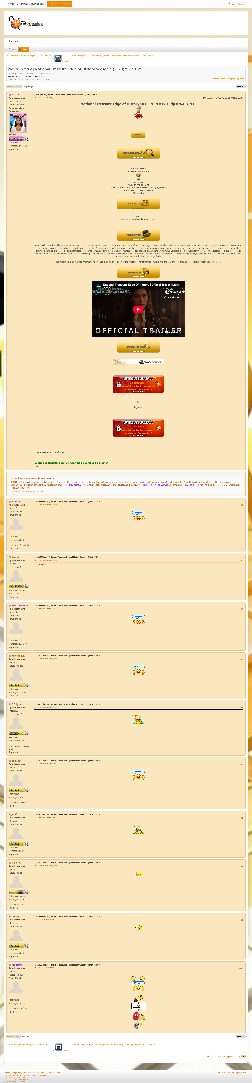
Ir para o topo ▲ (242, 1072)
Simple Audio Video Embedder (14, 1081)
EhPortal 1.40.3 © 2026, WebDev (15, 1078)
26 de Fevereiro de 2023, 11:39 (45, 866)
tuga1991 (17, 862)
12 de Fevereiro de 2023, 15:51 (45, 608)
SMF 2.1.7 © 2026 (10, 1080)
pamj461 (16, 760)
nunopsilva (18, 655)
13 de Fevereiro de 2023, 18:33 (45, 764)
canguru (16, 916)
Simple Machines (23, 1080)
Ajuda (218, 1072)
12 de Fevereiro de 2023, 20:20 (45, 659)
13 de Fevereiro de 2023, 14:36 (45, 707)
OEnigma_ (17, 704)
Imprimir (240, 87)
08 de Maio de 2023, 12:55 (44, 968)
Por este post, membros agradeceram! (27, 491)
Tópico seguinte (236, 78)
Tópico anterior (220, 78)
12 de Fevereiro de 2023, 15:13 (45, 560)
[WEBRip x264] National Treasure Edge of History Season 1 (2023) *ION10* (66, 94)
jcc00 (14, 814)
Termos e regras (228, 1072)
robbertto (17, 964)
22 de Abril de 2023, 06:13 (44, 919)
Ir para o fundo (14, 87)
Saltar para (205, 1056)
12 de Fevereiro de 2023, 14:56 (45, 504)
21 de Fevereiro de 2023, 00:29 (45, 817)
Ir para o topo (13, 1036)
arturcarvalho (20, 605)
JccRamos (17, 501)
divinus (16, 557)
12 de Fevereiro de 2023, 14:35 (45, 98)
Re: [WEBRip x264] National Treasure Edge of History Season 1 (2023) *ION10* (68, 501)
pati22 (15, 94)
